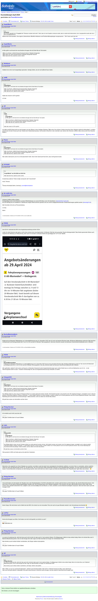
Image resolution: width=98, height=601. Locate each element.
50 (43, 21)
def (5, 106)
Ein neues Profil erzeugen (91, 1)
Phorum (41, 598)
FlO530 (6, 223)
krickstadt (6, 164)
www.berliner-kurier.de (62, 201)
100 (45, 21)
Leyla (5, 425)
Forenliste (5, 21)
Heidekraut (7, 63)
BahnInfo (61, 598)
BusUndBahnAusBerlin (10, 334)
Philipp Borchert (8, 407)
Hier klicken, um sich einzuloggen (10, 590)
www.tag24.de (87, 202)
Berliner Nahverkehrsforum (13, 12)
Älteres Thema (17, 579)
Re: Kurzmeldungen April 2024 (9, 26)
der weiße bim (8, 193)
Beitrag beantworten (80, 38)
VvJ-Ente (6, 460)
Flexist (6, 140)
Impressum (39, 596)
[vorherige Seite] (81, 21)
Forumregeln (58, 596)
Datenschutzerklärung (48, 596)
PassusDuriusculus (16, 17)
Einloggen (80, 1)
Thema (22, 12)
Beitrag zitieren (91, 38)
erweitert (94, 16)
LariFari (6, 513)
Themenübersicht (15, 21)
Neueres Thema (6, 579)
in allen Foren (50, 21)
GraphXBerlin (8, 24)
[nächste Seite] (96, 21)
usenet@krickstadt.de (27, 185)
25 (41, 21)
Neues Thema (25, 21)
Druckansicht (49, 581)
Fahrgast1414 (8, 377)
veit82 (5, 77)
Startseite (3, 12)
